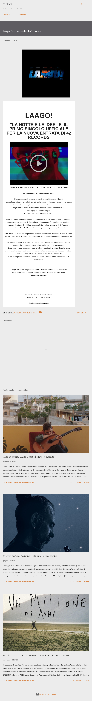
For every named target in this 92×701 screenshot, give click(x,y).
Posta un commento (24, 482)
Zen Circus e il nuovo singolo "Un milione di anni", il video (36, 655)
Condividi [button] (81, 313)
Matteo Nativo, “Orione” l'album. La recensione (30, 556)
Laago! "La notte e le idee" (25, 313)
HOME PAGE (8, 15)
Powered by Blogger (47, 694)
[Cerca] (81, 4)
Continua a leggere (79, 482)
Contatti (22, 15)
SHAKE (7, 4)
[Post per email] (40, 313)
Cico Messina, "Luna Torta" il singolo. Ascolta (28, 456)
